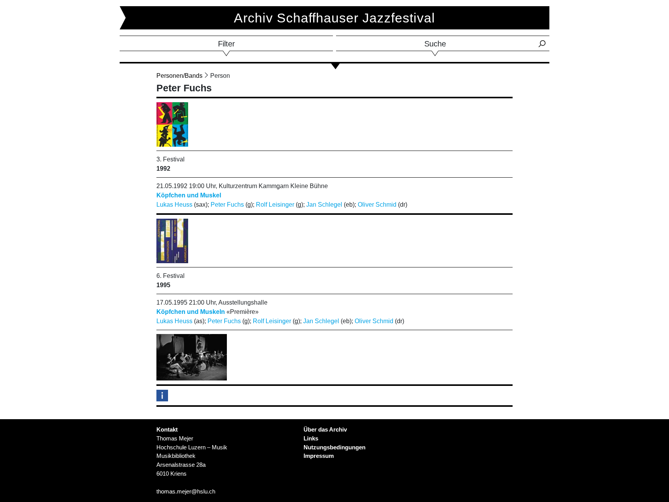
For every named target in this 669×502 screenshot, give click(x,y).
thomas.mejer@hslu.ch (185, 491)
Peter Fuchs (227, 204)
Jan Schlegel (324, 204)
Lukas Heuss (174, 204)
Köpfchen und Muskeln (190, 311)
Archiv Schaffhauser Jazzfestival (334, 17)
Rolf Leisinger (275, 204)
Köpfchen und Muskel (188, 195)
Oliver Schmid (377, 204)
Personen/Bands (179, 75)
